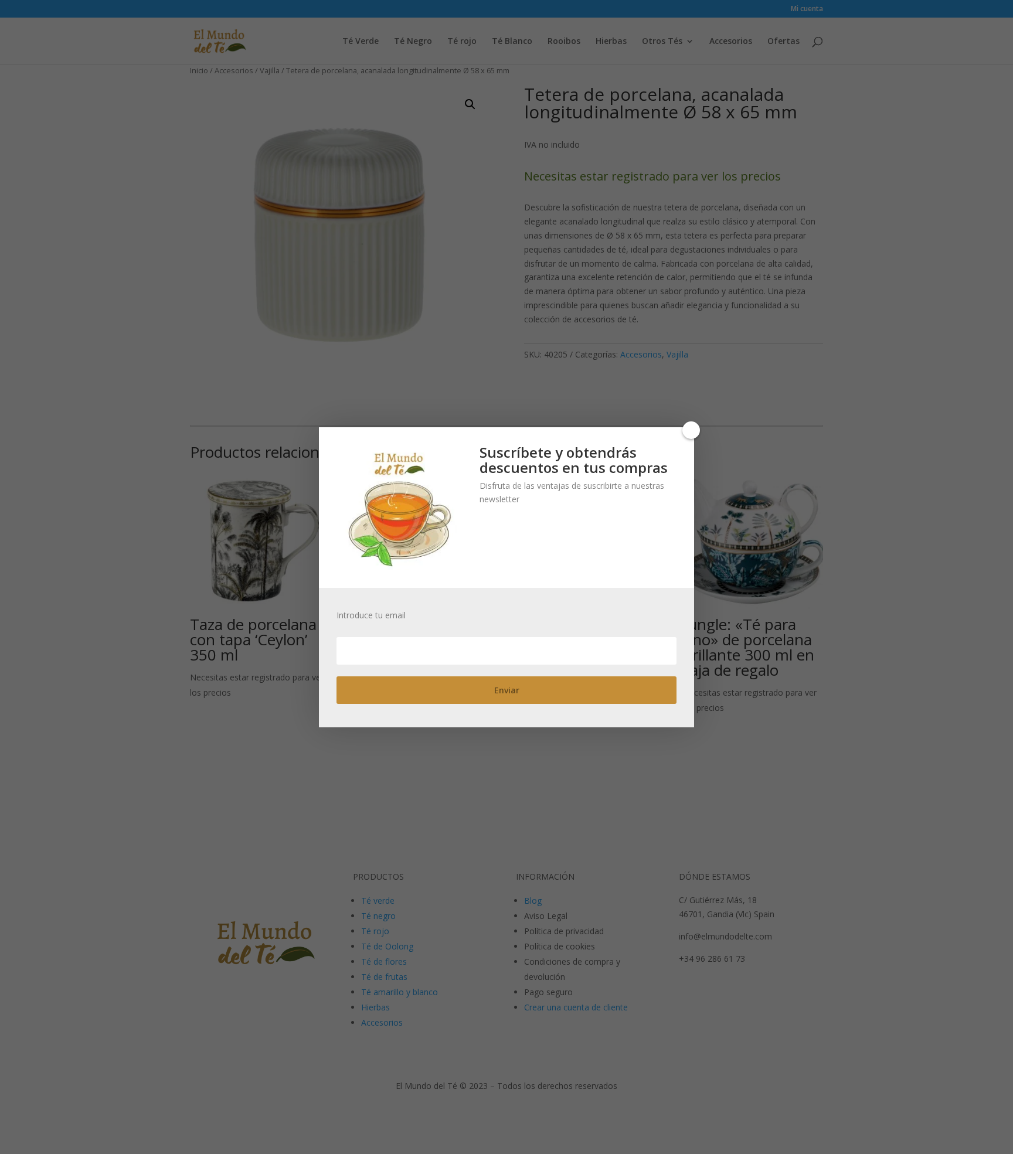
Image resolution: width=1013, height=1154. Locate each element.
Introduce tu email (371, 615)
